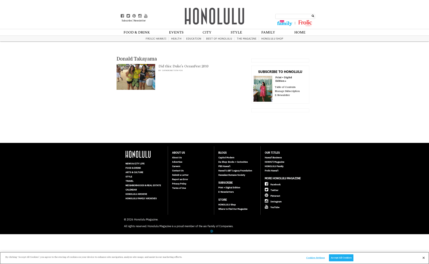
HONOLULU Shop (272, 38)
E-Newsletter (282, 95)
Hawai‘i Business (273, 157)
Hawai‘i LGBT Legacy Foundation (235, 170)
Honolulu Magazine (214, 16)
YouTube (275, 207)
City (207, 32)
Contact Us (178, 170)
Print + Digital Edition (229, 187)
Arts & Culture (134, 172)
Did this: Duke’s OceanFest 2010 (183, 66)
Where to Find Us (25, 248)
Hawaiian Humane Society (231, 175)
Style (236, 32)
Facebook (275, 184)
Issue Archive (23, 236)
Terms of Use (179, 188)
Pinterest (275, 195)
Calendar (131, 189)
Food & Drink (137, 32)
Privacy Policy (179, 183)
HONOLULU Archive (136, 194)
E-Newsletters (226, 191)
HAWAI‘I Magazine (274, 161)
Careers (176, 166)
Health (176, 38)
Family (268, 32)
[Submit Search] (313, 15)
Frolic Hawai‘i (156, 38)
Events (176, 32)
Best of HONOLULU (219, 38)
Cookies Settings (315, 257)
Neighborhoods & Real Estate (143, 185)
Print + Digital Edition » (283, 79)
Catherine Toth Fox (172, 70)
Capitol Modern (226, 157)
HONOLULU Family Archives (141, 198)
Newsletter (140, 20)
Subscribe (20, 244)
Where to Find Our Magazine (233, 209)
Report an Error (180, 179)
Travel (130, 181)
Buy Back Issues (24, 240)
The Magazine (246, 38)
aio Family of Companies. (218, 226)
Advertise (177, 161)
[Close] (423, 257)
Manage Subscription (287, 91)
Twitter (274, 190)
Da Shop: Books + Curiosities (233, 161)
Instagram (276, 201)
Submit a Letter (180, 175)
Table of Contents (285, 87)
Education (193, 38)
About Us (177, 157)
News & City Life (135, 163)
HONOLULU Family (274, 166)
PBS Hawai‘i (224, 166)
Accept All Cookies (341, 257)
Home (299, 32)
